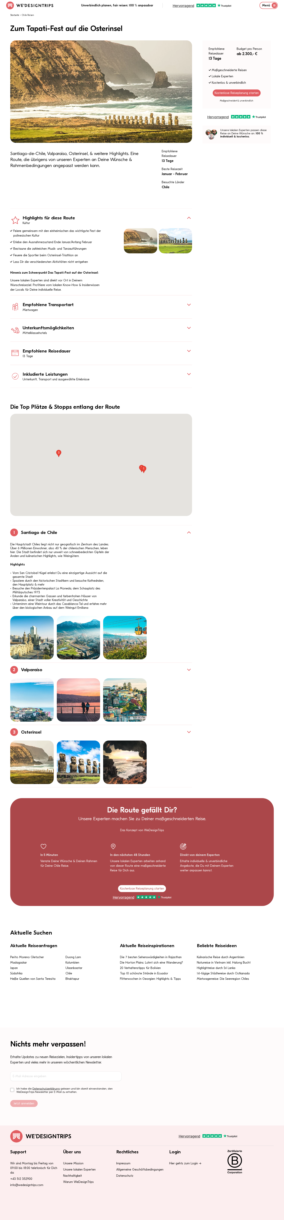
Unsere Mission (73, 1163)
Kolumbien (72, 962)
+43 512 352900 (21, 1179)
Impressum (123, 1163)
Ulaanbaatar (73, 968)
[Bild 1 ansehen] (32, 637)
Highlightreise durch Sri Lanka (216, 968)
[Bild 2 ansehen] (78, 637)
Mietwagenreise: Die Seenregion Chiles (223, 979)
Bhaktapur (72, 979)
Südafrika (16, 973)
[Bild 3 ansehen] (125, 637)
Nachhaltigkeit (72, 1175)
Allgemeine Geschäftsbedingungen (139, 1169)
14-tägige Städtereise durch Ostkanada (223, 973)
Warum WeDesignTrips (78, 1182)
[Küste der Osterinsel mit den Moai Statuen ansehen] (140, 240)
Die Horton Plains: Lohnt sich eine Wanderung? (151, 962)
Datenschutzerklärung (46, 1088)
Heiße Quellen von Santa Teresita (32, 979)
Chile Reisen (28, 15)
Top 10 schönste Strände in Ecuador (144, 973)
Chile (68, 973)
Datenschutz (124, 1175)
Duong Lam (73, 957)
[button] (143, 469)
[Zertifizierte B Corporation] (248, 1161)
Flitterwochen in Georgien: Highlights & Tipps (150, 979)
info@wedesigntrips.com (26, 1185)
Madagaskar (18, 962)
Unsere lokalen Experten (79, 1169)
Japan (14, 968)
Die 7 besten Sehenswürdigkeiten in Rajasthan (151, 957)
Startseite (14, 15)
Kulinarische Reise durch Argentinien (220, 957)
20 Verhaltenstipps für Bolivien (140, 968)
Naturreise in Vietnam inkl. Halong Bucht (224, 962)
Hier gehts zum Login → (185, 1163)
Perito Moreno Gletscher (27, 957)
